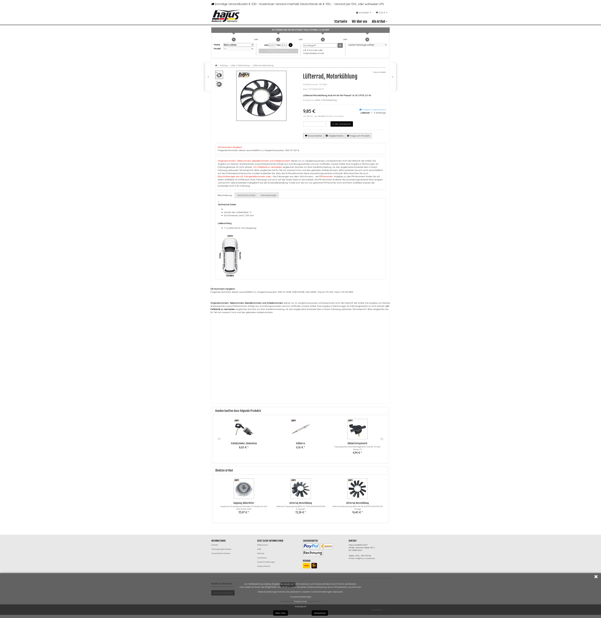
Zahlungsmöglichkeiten (221, 549)
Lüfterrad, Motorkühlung (300, 503)
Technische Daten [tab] (246, 195)
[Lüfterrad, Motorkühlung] (393, 77)
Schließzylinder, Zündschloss (244, 443)
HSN (266, 45)
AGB (259, 549)
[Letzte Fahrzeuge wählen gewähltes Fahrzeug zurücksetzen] (367, 44)
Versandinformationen (220, 553)
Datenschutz (300, 601)
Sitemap (260, 553)
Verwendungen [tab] (268, 195)
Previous (219, 439)
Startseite (340, 21)
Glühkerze (300, 443)
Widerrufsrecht (263, 566)
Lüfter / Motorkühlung (325, 100)
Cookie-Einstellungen (300, 596)
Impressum (300, 606)
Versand (321, 116)
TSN (278, 45)
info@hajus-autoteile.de (365, 558)
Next (382, 439)
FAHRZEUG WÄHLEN (278, 51)
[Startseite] (216, 65)
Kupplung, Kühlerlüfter (244, 503)
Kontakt (214, 545)
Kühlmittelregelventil (357, 443)
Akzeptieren (320, 613)
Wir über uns (359, 21)
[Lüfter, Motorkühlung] (208, 77)
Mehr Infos (280, 613)
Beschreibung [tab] (225, 195)
